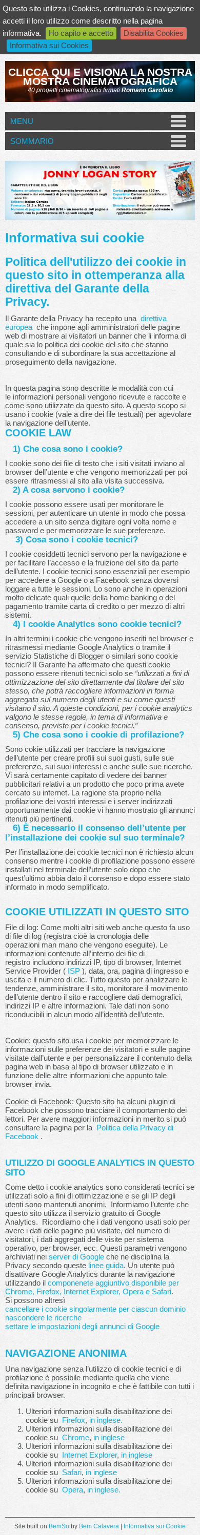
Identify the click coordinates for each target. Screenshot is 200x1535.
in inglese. (106, 1420)
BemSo (59, 1526)
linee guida (106, 1265)
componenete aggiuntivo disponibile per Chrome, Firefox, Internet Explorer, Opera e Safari (92, 1287)
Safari (72, 1472)
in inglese (109, 1437)
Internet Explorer (89, 1454)
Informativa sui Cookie (155, 1526)
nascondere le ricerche (43, 1317)
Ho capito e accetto (81, 33)
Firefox (73, 1420)
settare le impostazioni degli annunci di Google (82, 1326)
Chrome (75, 1437)
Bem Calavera (99, 1526)
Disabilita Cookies (154, 33)
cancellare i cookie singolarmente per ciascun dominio (95, 1309)
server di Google (76, 1256)
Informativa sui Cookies (49, 45)
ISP (74, 970)
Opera (72, 1489)
